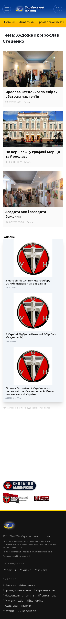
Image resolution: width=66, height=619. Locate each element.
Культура (11, 605)
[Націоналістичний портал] (17, 498)
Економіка (35, 600)
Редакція (9, 570)
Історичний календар (20, 611)
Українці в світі (46, 590)
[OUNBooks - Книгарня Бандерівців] (33, 486)
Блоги (27, 102)
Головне (9, 237)
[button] (6, 9)
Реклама (25, 570)
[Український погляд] (9, 525)
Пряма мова (14, 398)
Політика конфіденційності (16, 556)
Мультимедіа (14, 600)
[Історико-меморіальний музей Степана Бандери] (48, 498)
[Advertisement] (33, 444)
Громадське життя (51, 22)
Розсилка (40, 570)
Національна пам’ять (20, 595)
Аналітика (26, 22)
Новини (9, 22)
